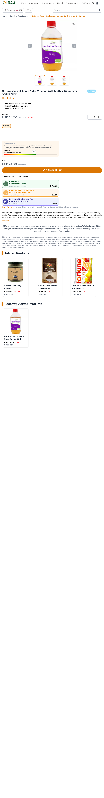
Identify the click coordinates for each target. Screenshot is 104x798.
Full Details (8, 207)
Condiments (23, 16)
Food (23, 3)
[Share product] (73, 23)
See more (7, 150)
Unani (60, 3)
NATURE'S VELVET (9, 94)
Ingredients (22, 207)
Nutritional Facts (39, 207)
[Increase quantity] (98, 117)
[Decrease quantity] (91, 117)
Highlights (8, 98)
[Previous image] (30, 46)
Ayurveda (33, 3)
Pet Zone (86, 3)
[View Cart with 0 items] (93, 3)
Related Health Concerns (64, 207)
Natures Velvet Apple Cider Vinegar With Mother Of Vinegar (58, 16)
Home (4, 16)
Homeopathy (47, 3)
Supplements (72, 3)
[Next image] (74, 46)
